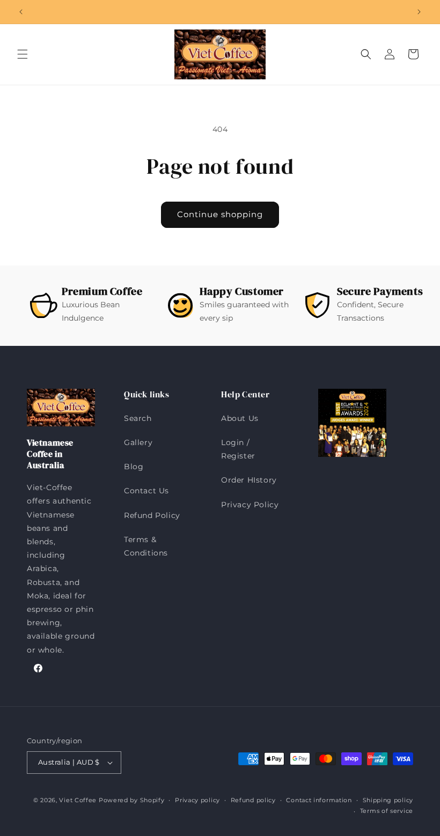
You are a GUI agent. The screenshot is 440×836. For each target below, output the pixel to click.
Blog (133, 466)
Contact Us (146, 490)
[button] (22, 54)
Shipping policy (388, 800)
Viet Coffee (78, 800)
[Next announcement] (419, 12)
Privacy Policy (249, 504)
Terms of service (386, 811)
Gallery (138, 442)
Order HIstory (249, 480)
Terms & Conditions (146, 546)
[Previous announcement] (21, 12)
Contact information (318, 800)
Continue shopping (220, 214)
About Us (240, 418)
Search (138, 418)
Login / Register (238, 449)
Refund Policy (152, 515)
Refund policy (253, 800)
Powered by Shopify (132, 800)
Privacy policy (197, 800)
